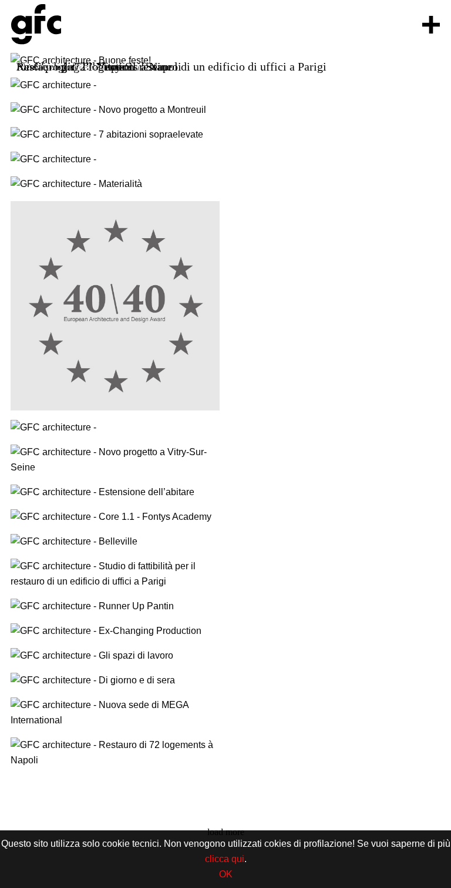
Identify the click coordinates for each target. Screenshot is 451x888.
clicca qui (224, 859)
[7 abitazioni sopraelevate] (115, 134)
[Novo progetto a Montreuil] (115, 110)
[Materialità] (115, 184)
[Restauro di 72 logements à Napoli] (115, 752)
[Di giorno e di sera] (115, 680)
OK (226, 874)
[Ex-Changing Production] (115, 631)
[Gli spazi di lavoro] (115, 655)
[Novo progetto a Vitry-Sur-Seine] (115, 460)
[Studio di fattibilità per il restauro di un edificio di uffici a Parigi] (115, 574)
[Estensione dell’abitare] (115, 492)
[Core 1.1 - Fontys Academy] (115, 517)
